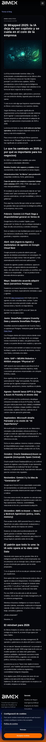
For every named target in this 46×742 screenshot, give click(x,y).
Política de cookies (11, 724)
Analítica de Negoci (30, 700)
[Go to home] (9, 3)
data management (17, 298)
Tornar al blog (7, 12)
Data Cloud (8, 331)
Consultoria (28, 709)
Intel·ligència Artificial (31, 703)
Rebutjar (23, 729)
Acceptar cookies (23, 735)
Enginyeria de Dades (31, 706)
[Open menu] (42, 3)
